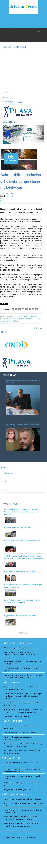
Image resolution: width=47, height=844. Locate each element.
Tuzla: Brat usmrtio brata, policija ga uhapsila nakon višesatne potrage (22, 704)
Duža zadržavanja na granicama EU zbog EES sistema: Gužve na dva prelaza (23, 751)
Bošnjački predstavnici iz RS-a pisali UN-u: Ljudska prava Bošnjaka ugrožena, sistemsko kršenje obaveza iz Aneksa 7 (23, 695)
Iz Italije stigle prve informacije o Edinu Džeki (19, 789)
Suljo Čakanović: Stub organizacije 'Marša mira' (21, 616)
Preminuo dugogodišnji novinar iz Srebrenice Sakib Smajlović (22, 669)
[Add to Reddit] (30, 309)
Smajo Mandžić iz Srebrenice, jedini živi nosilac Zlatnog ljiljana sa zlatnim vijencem (23, 381)
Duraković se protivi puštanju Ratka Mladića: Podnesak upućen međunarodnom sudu (23, 688)
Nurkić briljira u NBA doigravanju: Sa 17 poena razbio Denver (22, 784)
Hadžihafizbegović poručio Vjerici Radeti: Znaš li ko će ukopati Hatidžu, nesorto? (22, 425)
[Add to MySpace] (33, 309)
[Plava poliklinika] (18, 111)
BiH (11, 193)
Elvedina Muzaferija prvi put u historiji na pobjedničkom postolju (23, 777)
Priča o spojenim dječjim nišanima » (21, 320)
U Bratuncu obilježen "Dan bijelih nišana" (18, 527)
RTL (15, 835)
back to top (38, 328)
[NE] (23, 134)
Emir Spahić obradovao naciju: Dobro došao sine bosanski (21, 763)
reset (11, 835)
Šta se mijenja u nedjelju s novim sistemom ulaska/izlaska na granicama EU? (19, 738)
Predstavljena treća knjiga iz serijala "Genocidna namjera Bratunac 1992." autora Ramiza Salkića (23, 676)
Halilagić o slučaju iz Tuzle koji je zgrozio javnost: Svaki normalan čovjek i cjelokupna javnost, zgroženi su (23, 710)
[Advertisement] (23, 21)
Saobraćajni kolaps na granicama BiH (17, 716)
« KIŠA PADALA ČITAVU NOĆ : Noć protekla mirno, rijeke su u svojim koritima (19, 317)
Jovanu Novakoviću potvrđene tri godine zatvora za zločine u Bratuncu (22, 727)
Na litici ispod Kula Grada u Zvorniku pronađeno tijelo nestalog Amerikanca (23, 585)
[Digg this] (19, 309)
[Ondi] (16, 345)
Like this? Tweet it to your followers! (36, 309)
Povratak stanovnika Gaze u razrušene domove (20, 732)
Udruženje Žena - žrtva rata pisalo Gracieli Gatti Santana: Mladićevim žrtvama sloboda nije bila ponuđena (21, 511)
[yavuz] (5, 97)
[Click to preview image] (18, 159)
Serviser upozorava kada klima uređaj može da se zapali (23, 799)
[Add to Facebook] (13, 309)
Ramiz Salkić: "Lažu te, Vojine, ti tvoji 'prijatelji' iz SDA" (23, 571)
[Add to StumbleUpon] (23, 309)
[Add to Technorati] (26, 309)
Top (3, 835)
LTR (18, 835)
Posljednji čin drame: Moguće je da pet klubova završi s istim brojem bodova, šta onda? (23, 770)
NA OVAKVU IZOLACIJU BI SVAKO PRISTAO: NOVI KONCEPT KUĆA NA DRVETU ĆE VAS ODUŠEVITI (21, 818)
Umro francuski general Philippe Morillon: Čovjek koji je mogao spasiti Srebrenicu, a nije (23, 745)
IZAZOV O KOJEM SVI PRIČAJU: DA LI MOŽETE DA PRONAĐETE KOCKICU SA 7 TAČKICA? (21, 825)
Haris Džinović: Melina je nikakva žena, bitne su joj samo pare (23, 804)
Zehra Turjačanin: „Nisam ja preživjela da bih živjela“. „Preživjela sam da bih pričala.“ (23, 601)
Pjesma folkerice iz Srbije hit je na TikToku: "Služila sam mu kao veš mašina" (23, 811)
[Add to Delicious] (16, 309)
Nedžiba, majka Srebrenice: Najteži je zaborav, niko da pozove (22, 541)
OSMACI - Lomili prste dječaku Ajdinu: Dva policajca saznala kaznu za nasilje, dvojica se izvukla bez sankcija (23, 557)
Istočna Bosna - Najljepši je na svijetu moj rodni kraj (23, 8)
